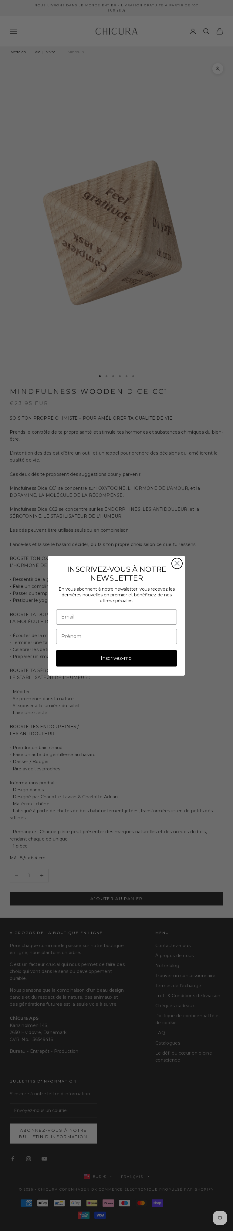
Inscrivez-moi (117, 658)
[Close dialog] (177, 563)
